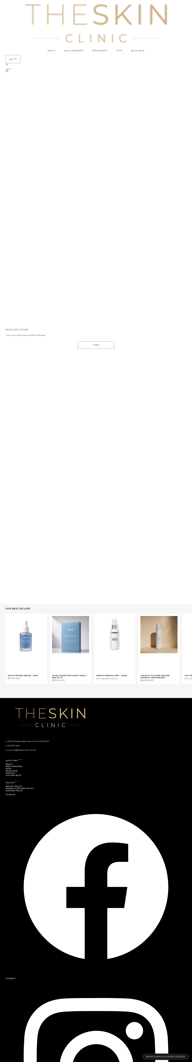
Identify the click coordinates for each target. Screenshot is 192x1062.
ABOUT (9, 764)
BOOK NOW (12, 771)
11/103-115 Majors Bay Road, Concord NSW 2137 (28, 741)
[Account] (7, 68)
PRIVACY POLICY (14, 786)
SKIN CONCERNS (14, 766)
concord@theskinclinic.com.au (22, 750)
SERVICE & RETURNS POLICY (20, 788)
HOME (96, 345)
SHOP (8, 768)
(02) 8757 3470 (13, 745)
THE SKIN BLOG (13, 775)
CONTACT (10, 773)
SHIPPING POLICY (14, 790)
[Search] (7, 65)
